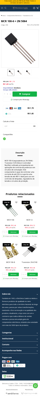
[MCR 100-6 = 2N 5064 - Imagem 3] (28, 72)
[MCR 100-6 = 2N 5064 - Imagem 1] (10, 72)
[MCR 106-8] (10, 261)
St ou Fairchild (35, 25)
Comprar (26, 94)
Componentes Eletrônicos (14, 15)
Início (4, 15)
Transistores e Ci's (28, 15)
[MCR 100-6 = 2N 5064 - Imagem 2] (19, 72)
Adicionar (14, 232)
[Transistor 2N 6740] (29, 261)
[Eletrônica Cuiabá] (20, 8)
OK (34, 126)
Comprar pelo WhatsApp (21, 100)
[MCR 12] (29, 219)
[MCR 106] (10, 219)
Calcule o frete (8, 121)
